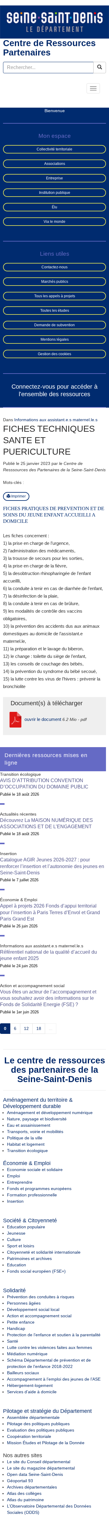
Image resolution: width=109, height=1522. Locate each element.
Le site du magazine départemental (41, 1468)
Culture (14, 1239)
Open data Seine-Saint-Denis (35, 1474)
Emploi (13, 1175)
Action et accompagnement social (39, 1315)
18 (38, 1028)
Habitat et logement (26, 1144)
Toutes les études (54, 310)
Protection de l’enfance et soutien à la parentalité (54, 1334)
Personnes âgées (24, 1303)
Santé (12, 1341)
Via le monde (54, 221)
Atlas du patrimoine (25, 1499)
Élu (54, 207)
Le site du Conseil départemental (38, 1461)
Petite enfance (21, 1322)
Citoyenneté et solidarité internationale (44, 1252)
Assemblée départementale (33, 1417)
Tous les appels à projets (54, 296)
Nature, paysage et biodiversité (37, 1118)
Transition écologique (27, 1150)
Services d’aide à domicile (32, 1391)
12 (26, 1028)
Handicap (16, 1328)
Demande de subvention (54, 325)
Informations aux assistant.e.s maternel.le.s (55, 419)
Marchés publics (54, 281)
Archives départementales (32, 1487)
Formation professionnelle (32, 1194)
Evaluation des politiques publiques (40, 1430)
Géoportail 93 (20, 1480)
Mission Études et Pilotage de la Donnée (45, 1442)
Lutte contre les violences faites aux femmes (49, 1347)
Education (16, 1264)
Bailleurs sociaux (23, 1372)
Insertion (15, 1201)
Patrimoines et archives (29, 1258)
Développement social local (33, 1309)
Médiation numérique (27, 1353)
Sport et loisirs (20, 1245)
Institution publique (54, 193)
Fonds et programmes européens (39, 1188)
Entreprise (54, 178)
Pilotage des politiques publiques (38, 1423)
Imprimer (18, 496)
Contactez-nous (54, 267)
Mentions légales (55, 339)
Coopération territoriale (29, 1436)
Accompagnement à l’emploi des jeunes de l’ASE (54, 1379)
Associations (54, 164)
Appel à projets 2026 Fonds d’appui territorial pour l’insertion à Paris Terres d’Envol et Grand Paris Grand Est (50, 912)
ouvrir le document (43, 719)
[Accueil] (54, 21)
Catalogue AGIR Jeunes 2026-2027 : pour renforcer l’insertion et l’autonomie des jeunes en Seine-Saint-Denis (52, 866)
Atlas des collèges (24, 1493)
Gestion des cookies (54, 354)
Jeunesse (16, 1233)
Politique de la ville (24, 1137)
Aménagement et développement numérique (50, 1112)
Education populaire (26, 1226)
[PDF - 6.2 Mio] (15, 719)
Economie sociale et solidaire (35, 1169)
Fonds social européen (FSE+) (36, 1271)
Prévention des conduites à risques (40, 1296)
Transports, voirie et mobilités (35, 1131)
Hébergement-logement (30, 1385)
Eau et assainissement (28, 1125)
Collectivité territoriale (54, 149)
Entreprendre (19, 1182)
